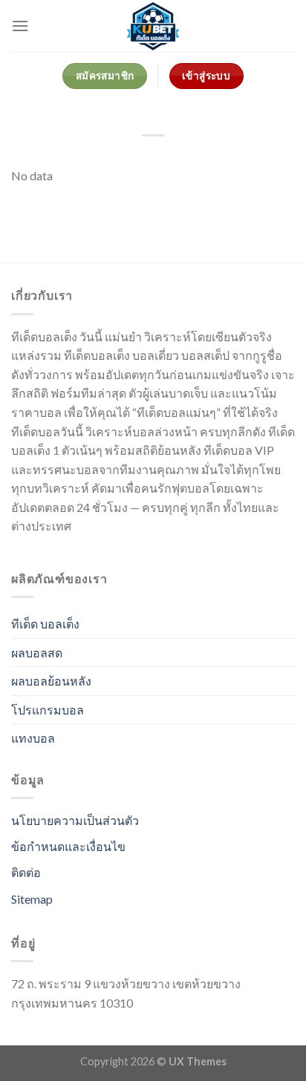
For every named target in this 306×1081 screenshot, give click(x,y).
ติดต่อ (26, 872)
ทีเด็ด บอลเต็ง (45, 624)
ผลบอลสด (36, 652)
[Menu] (20, 25)
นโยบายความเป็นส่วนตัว (75, 820)
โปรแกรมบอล (47, 710)
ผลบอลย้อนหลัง (51, 681)
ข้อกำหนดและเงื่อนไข (68, 846)
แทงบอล (33, 738)
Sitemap (32, 899)
